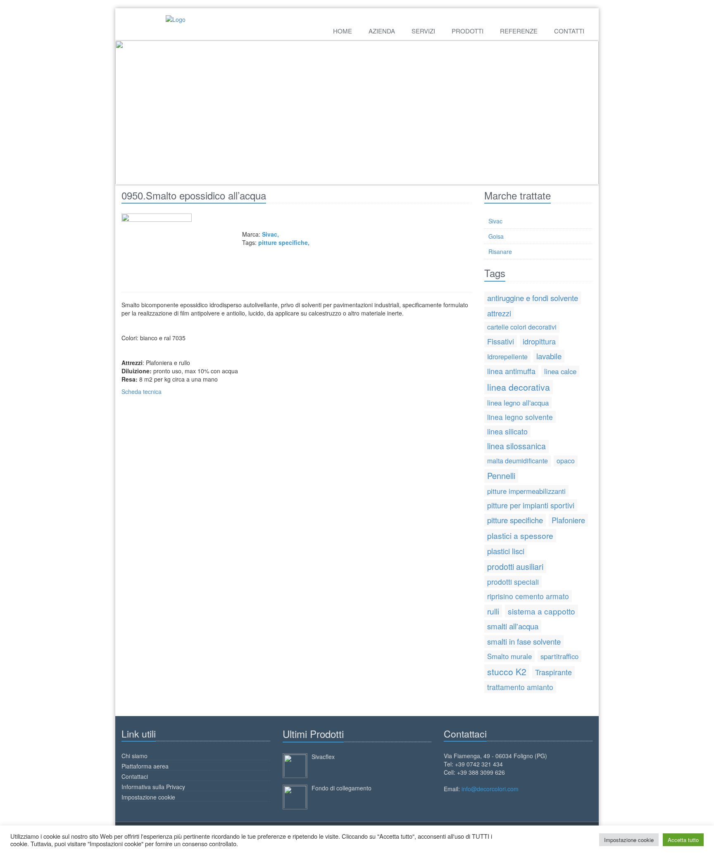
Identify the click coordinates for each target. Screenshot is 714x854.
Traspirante (553, 672)
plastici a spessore (520, 535)
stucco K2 (506, 671)
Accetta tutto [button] (683, 840)
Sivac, (270, 234)
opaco (566, 460)
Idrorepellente (507, 356)
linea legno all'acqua (518, 403)
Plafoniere (568, 520)
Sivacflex (323, 756)
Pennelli (501, 476)
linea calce (560, 371)
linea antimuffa (511, 370)
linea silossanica (516, 446)
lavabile (549, 355)
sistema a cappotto (541, 611)
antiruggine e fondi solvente (532, 297)
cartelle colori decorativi (522, 327)
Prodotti (467, 30)
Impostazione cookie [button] (629, 840)
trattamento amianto (520, 687)
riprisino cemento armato (528, 596)
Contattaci (134, 776)
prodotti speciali (513, 581)
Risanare (500, 251)
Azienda (382, 30)
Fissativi (500, 341)
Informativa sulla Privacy (153, 787)
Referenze (519, 30)
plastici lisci (505, 550)
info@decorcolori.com (490, 789)
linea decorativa (518, 387)
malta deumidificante (517, 460)
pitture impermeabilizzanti (526, 491)
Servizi (423, 30)
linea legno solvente (520, 417)
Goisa (496, 236)
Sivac (495, 221)
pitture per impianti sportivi (530, 505)
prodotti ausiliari (515, 566)
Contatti (569, 30)
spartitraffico (559, 656)
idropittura (539, 341)
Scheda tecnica (141, 391)
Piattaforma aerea (145, 766)
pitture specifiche (283, 242)
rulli (493, 611)
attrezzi (499, 313)
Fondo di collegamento (341, 788)
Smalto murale (509, 656)
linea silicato (507, 431)
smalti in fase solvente (524, 641)
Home (342, 30)
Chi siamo (134, 756)
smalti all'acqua (512, 625)
